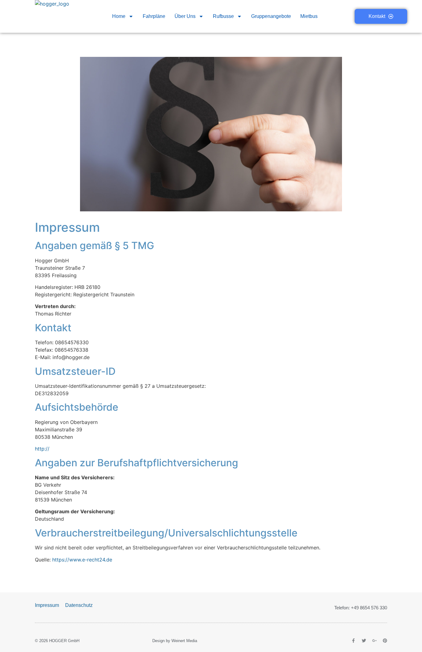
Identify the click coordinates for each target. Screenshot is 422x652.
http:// (42, 449)
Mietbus (309, 16)
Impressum (47, 605)
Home (118, 16)
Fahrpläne (154, 16)
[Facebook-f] (353, 640)
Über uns (185, 16)
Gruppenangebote (271, 16)
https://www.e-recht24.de (82, 560)
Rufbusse (223, 16)
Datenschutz (79, 605)
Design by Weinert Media (174, 640)
